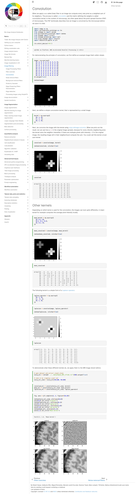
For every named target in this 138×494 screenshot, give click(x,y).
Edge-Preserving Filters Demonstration (13, 87)
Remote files (8, 57)
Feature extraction (10, 137)
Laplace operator (68, 290)
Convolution (10, 74)
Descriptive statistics (10, 203)
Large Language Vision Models (13, 121)
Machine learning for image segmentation (12, 111)
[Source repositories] (102, 2)
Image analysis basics (11, 51)
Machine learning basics (11, 60)
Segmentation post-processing (13, 123)
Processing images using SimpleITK (17, 94)
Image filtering (9, 66)
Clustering (7, 206)
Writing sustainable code (12, 48)
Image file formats (9, 54)
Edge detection (10, 91)
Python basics (8, 45)
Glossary (7, 219)
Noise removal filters (12, 77)
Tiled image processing (11, 170)
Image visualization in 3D (12, 63)
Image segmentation (10, 107)
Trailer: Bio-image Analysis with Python (16, 39)
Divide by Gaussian (12, 83)
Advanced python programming (14, 162)
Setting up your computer (12, 42)
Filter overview (10, 72)
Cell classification (9, 143)
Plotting (6, 209)
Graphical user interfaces (12, 167)
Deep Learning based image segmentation (13, 117)
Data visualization (9, 212)
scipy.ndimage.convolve (77, 127)
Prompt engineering (10, 182)
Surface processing (10, 129)
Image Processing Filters (13, 69)
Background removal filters (14, 80)
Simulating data (9, 154)
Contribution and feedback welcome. (86, 491)
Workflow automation (10, 190)
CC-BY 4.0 (47, 491)
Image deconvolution (10, 97)
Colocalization (8, 145)
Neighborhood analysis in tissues (14, 140)
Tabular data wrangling (11, 197)
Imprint (6, 222)
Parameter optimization (11, 179)
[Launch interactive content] (94, 2)
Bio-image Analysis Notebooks (13, 32)
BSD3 (55, 491)
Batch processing (9, 173)
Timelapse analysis (10, 176)
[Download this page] (106, 2)
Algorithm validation (10, 148)
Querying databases (10, 200)
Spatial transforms (10, 100)
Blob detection (8, 126)
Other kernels (115, 6)
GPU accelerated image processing (15, 165)
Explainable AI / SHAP (11, 151)
